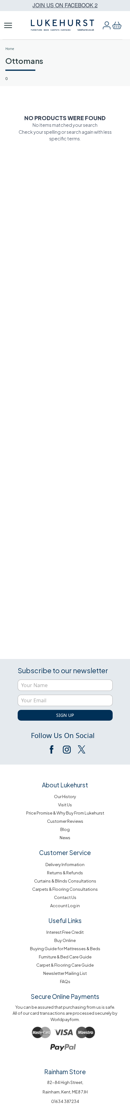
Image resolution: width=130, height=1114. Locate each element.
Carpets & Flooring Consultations (65, 889)
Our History (65, 796)
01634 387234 (65, 1101)
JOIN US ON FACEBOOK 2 (65, 5)
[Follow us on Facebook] (52, 749)
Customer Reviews (65, 821)
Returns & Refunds (65, 872)
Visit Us (65, 804)
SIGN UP (65, 715)
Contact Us (65, 897)
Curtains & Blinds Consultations (65, 880)
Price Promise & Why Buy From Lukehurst (65, 812)
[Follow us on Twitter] (81, 749)
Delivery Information (65, 864)
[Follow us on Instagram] (66, 749)
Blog (65, 829)
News (65, 837)
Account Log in (65, 905)
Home (9, 48)
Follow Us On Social (63, 735)
